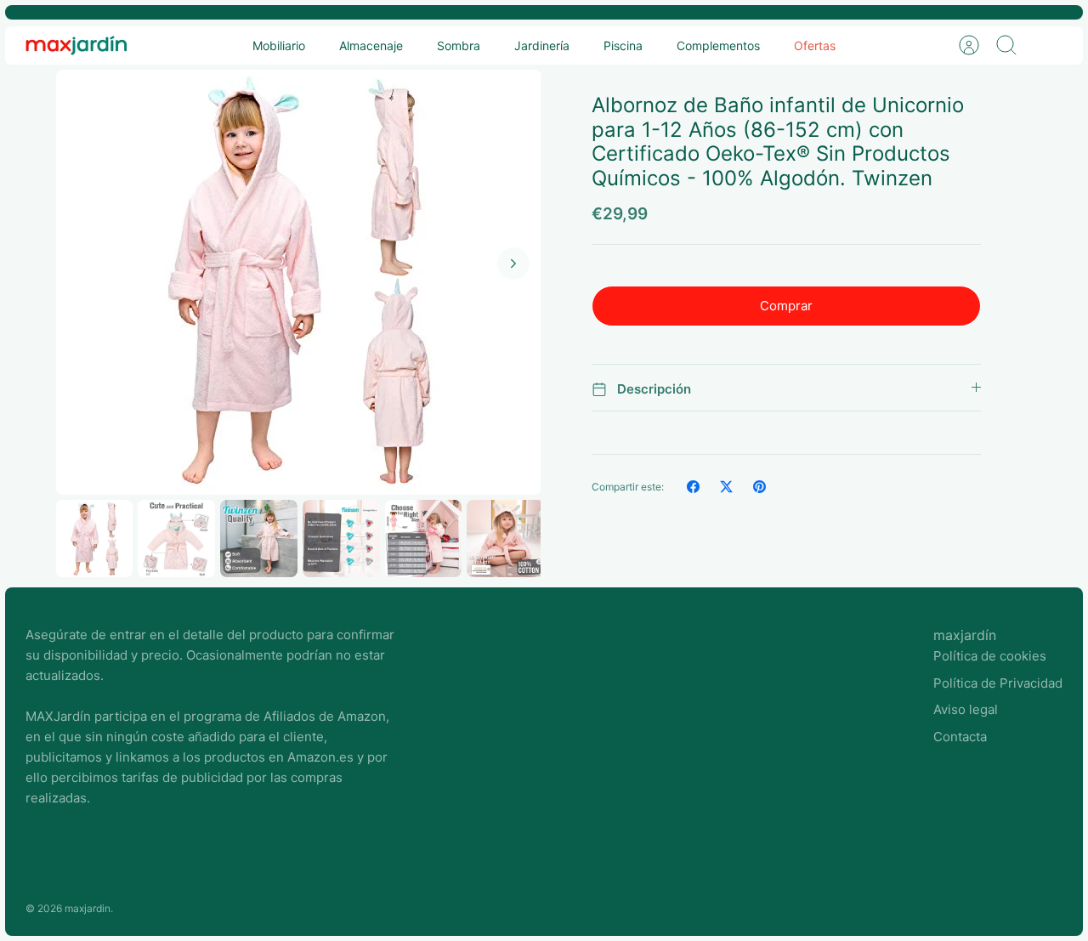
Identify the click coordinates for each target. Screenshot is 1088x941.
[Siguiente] (513, 263)
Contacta (960, 736)
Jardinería (542, 45)
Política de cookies (989, 656)
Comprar (786, 306)
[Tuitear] (726, 487)
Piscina (623, 45)
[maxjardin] (77, 45)
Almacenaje (371, 45)
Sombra (458, 45)
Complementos (718, 45)
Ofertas (815, 45)
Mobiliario (278, 45)
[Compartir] (693, 487)
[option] (298, 282)
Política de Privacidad (997, 683)
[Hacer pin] (759, 487)
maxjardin (87, 908)
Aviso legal (965, 709)
